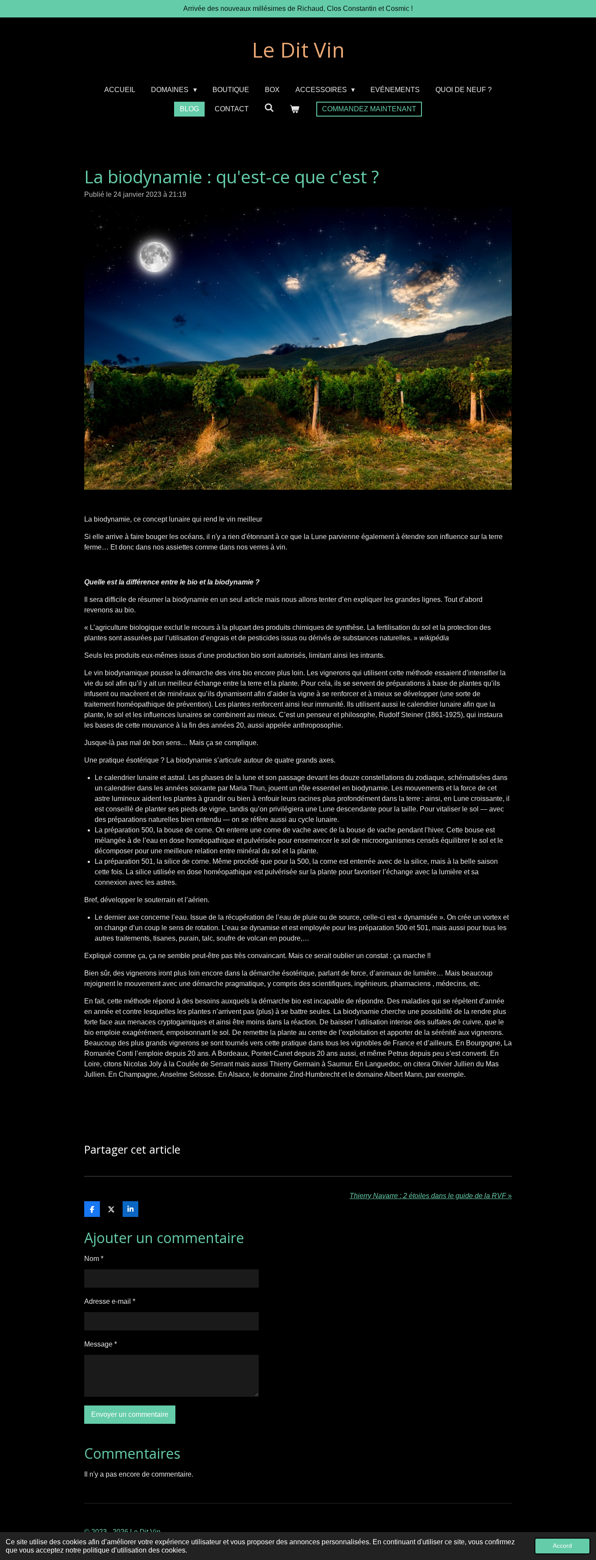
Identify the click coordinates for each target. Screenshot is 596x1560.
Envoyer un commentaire (129, 1414)
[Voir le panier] (294, 109)
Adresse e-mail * (109, 1301)
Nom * (93, 1258)
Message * (100, 1344)
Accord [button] (562, 1545)
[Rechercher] (269, 108)
